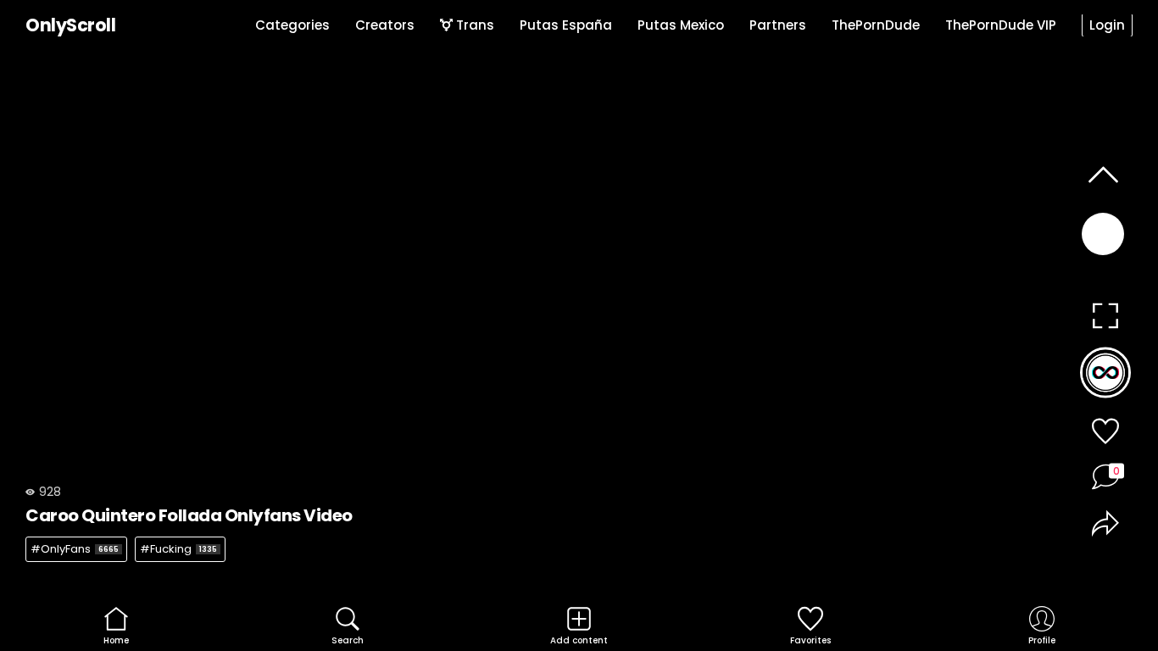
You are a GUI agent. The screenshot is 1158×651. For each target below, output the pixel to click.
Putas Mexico (680, 25)
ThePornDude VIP (1000, 25)
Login (1107, 25)
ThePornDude (876, 25)
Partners (777, 25)
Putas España (566, 25)
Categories (292, 25)
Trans (473, 25)
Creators (385, 25)
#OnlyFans (75, 549)
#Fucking (178, 549)
